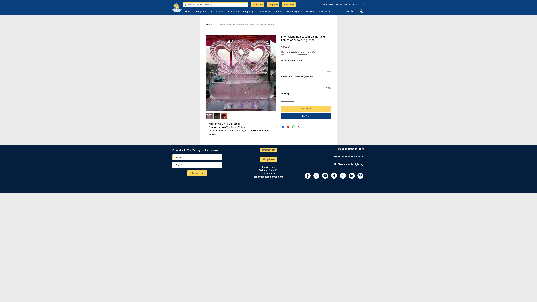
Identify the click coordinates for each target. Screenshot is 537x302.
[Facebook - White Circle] (308, 176)
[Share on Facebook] (283, 126)
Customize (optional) (291, 60)
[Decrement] (283, 98)
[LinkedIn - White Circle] (352, 176)
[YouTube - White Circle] (325, 176)
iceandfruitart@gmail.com (268, 176)
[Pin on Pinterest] (288, 126)
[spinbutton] (287, 98)
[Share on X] (299, 126)
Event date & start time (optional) (297, 76)
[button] (362, 11)
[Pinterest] (360, 176)
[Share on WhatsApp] (293, 126)
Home (209, 24)
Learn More (302, 55)
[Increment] (292, 98)
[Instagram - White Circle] (316, 176)
